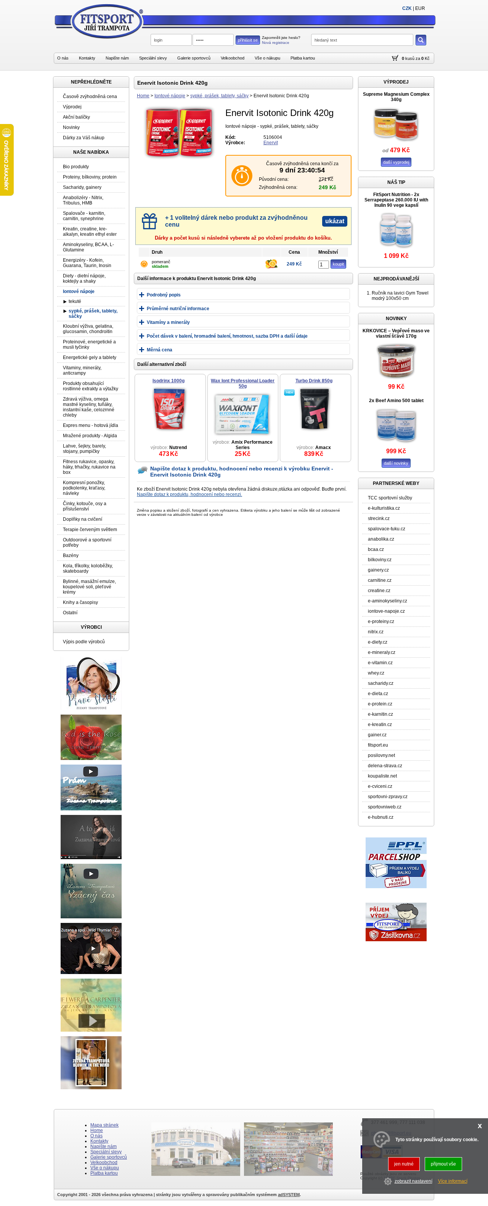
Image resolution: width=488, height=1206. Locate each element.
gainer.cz (377, 734)
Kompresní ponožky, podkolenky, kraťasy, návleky (84, 488)
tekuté (75, 301)
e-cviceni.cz (380, 786)
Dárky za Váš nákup (83, 137)
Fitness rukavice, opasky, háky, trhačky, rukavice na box (89, 467)
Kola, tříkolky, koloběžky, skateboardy (88, 568)
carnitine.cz (380, 580)
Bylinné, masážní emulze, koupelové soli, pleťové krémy (89, 587)
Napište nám (117, 58)
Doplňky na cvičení (82, 519)
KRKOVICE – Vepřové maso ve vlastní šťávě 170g (396, 333)
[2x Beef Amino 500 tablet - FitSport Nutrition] (396, 446)
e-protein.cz (380, 704)
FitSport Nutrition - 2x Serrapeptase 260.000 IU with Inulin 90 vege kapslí (396, 200)
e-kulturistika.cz (384, 508)
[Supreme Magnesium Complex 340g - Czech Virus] (396, 145)
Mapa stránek (104, 1125)
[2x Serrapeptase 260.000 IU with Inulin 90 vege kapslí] (396, 251)
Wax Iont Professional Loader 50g (242, 383)
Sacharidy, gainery (82, 187)
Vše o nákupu (267, 58)
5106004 (272, 137)
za (418, 58)
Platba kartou (303, 58)
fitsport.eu (378, 745)
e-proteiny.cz (381, 621)
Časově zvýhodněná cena (90, 96)
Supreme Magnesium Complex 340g (396, 97)
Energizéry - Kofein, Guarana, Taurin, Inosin (87, 263)
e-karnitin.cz (380, 714)
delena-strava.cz (385, 765)
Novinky (71, 127)
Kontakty (87, 58)
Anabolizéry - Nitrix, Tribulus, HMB (83, 200)
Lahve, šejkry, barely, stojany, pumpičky (84, 448)
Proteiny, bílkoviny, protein (90, 177)
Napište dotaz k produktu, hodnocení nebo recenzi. (189, 494)
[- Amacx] (314, 431)
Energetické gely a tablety (89, 357)
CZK (407, 8)
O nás (63, 58)
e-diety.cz (377, 642)
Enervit (270, 142)
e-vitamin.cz (380, 662)
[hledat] (421, 40)
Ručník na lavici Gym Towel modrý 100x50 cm (400, 295)
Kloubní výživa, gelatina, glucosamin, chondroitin (88, 329)
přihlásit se (248, 40)
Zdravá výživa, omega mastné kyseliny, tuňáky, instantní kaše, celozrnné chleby (88, 407)
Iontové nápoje (169, 95)
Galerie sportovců (193, 58)
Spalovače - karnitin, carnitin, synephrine (84, 216)
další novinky (396, 463)
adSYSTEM (289, 1194)
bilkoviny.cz (380, 559)
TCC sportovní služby (390, 498)
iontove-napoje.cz (386, 611)
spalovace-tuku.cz (386, 528)
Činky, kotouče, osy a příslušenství (84, 506)
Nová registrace (275, 42)
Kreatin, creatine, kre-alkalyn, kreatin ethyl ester (90, 231)
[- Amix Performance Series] (242, 436)
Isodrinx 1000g (168, 380)
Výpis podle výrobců (84, 641)
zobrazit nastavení (413, 1181)
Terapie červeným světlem (90, 529)
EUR (420, 8)
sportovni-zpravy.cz (388, 796)
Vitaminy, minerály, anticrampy (82, 370)
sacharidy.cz (380, 683)
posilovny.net (381, 755)
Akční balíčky (76, 117)
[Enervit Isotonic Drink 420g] (179, 159)
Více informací (452, 1181)
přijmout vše (443, 1164)
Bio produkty (76, 166)
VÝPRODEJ (396, 82)
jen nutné (404, 1164)
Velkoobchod (232, 58)
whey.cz (376, 673)
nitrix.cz (376, 631)
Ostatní (70, 612)
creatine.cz (379, 590)
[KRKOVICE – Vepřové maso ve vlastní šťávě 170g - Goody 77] (396, 382)
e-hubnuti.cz (380, 817)
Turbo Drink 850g (313, 380)
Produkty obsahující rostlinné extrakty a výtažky (90, 386)
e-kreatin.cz (380, 724)
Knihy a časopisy (80, 602)
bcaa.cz (376, 549)
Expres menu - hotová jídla (90, 425)
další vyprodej (396, 162)
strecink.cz (379, 518)
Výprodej (72, 106)
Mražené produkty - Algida (90, 435)
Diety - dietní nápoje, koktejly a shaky (84, 278)
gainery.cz (378, 570)
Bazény (71, 555)
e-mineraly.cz (381, 652)
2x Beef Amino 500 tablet (396, 400)
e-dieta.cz (378, 693)
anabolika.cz (381, 539)
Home (143, 95)
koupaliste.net (382, 776)
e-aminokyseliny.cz (387, 601)
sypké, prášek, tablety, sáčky (219, 95)
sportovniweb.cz (384, 807)
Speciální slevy (153, 58)
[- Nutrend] (169, 431)
